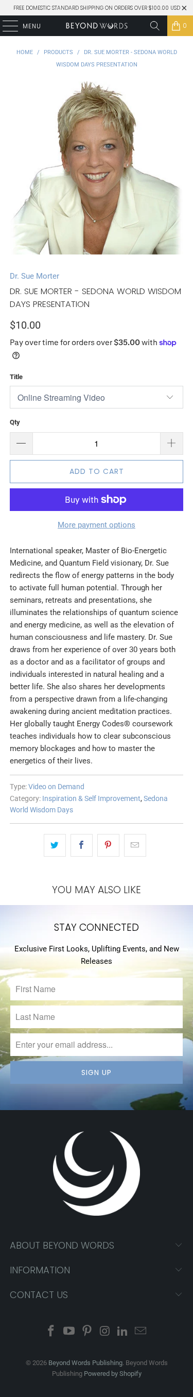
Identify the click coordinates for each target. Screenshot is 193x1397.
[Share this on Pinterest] (108, 845)
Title (16, 377)
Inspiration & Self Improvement (91, 798)
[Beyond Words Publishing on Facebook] (51, 1331)
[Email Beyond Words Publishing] (140, 1331)
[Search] (155, 25)
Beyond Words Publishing (85, 1363)
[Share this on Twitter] (55, 845)
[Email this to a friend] (135, 845)
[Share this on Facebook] (82, 845)
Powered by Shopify (113, 1373)
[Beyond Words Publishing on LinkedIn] (123, 1331)
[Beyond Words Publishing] (96, 25)
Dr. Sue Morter (34, 276)
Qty (15, 422)
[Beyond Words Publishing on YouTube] (69, 1331)
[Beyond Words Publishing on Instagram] (105, 1331)
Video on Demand (56, 786)
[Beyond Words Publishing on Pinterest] (87, 1331)
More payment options (96, 525)
